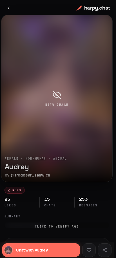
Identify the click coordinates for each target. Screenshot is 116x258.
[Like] (89, 250)
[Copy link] (104, 250)
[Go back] (8, 8)
